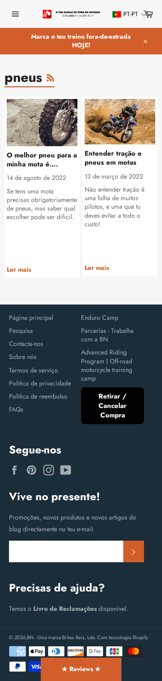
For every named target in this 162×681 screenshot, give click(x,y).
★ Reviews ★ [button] (81, 668)
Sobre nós (22, 356)
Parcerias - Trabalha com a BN (107, 335)
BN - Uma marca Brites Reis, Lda (60, 637)
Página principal (31, 317)
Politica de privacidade (40, 383)
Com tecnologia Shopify (122, 637)
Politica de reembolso (38, 396)
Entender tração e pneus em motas (113, 158)
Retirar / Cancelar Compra (112, 405)
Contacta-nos (26, 343)
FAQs (16, 409)
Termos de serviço (33, 370)
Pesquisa (21, 330)
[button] (125, 14)
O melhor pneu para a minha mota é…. (42, 160)
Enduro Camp (99, 317)
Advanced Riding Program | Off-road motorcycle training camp (106, 365)
